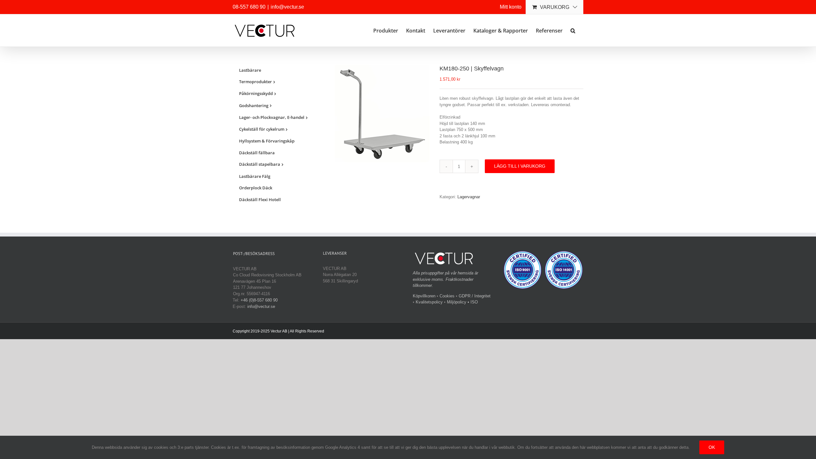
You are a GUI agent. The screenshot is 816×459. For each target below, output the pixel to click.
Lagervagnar (468, 196)
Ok (712, 447)
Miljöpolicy (456, 302)
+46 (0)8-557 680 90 (259, 300)
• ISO (473, 302)
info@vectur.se (287, 7)
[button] (573, 30)
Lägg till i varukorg (519, 166)
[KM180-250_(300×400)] (382, 113)
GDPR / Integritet (475, 296)
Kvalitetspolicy (429, 302)
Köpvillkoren (424, 296)
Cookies (447, 296)
